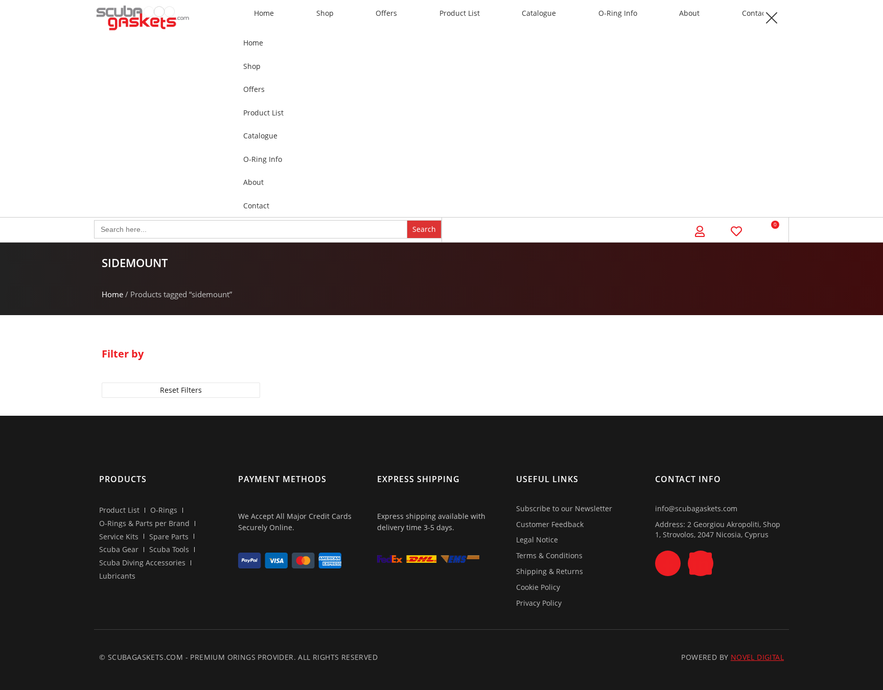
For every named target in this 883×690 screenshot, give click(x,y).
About (689, 13)
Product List (459, 13)
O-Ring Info (617, 13)
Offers (386, 13)
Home (264, 13)
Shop (325, 13)
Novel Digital (757, 657)
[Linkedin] (700, 563)
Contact (755, 13)
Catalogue (539, 13)
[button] (771, 18)
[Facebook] (668, 563)
